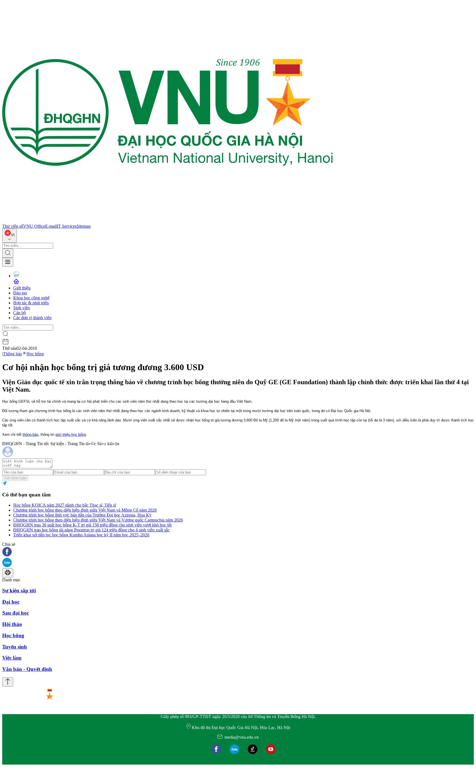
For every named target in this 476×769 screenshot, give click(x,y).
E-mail (51, 226)
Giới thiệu (22, 288)
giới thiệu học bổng (70, 434)
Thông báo (12, 353)
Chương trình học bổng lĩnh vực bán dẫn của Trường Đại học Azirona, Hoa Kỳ (82, 515)
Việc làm (11, 658)
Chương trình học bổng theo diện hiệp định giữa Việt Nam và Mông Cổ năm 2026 (85, 510)
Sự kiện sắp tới (19, 590)
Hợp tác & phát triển (31, 302)
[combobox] (9, 236)
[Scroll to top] (7, 682)
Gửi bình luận (15, 478)
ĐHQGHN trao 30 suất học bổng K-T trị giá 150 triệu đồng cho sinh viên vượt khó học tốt (92, 525)
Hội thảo (12, 624)
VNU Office (34, 226)
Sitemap (84, 226)
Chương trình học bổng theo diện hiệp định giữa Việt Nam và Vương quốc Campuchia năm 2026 (98, 520)
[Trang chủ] (167, 221)
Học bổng (35, 353)
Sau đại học (15, 613)
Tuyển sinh (14, 647)
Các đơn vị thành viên (32, 317)
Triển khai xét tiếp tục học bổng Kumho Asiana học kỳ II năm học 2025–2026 (81, 535)
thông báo (30, 434)
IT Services (67, 226)
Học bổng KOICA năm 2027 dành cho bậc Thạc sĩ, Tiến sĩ (64, 505)
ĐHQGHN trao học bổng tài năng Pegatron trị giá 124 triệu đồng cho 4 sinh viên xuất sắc (91, 530)
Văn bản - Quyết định (27, 669)
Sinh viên (21, 307)
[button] (238, 552)
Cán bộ (19, 312)
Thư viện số (12, 226)
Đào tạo (20, 293)
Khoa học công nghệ (31, 297)
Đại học (11, 602)
